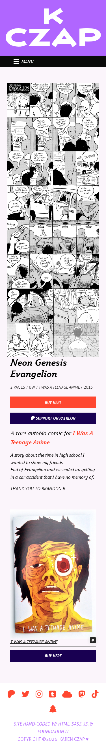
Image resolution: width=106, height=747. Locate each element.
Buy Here (53, 402)
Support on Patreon (55, 418)
